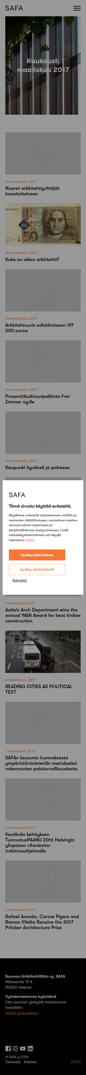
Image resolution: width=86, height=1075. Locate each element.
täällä (29, 540)
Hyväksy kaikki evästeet (37, 555)
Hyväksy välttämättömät (37, 569)
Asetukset (19, 580)
